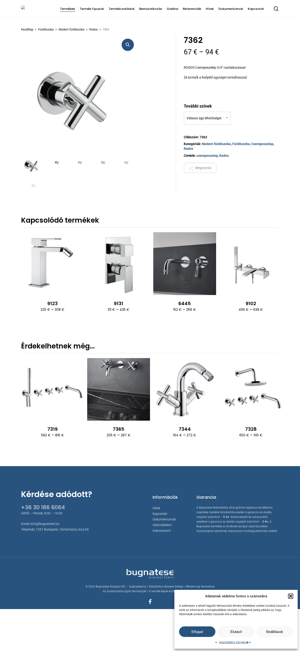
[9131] (118, 263)
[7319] (52, 389)
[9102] (250, 263)
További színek (198, 106)
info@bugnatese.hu (44, 524)
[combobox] (207, 118)
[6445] (184, 263)
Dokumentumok (164, 519)
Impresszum (162, 530)
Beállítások (274, 632)
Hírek (156, 508)
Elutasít (236, 632)
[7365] (118, 389)
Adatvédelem (162, 525)
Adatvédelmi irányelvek (233, 642)
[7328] (250, 389)
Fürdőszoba (46, 29)
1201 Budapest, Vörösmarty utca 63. (63, 529)
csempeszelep (207, 155)
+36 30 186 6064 (43, 507)
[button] (290, 596)
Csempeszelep (262, 144)
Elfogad (197, 632)
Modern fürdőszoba (71, 29)
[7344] (184, 389)
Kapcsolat (160, 514)
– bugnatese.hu (137, 586)
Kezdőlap (27, 29)
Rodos (93, 29)
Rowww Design (174, 586)
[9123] (52, 263)
